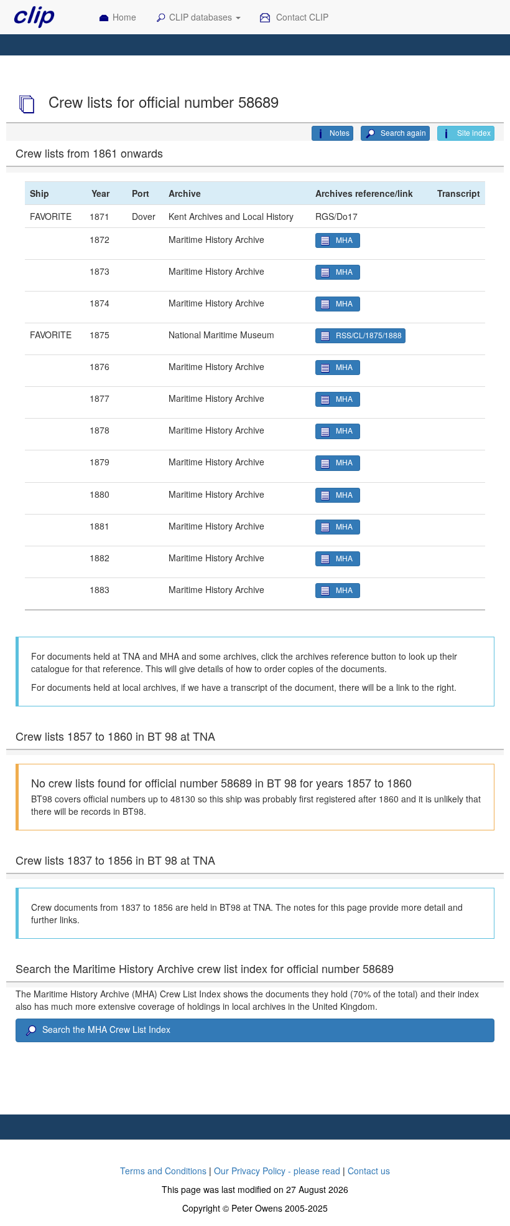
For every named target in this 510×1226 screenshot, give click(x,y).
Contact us (369, 1170)
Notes (340, 132)
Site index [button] (473, 132)
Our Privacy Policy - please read (277, 1170)
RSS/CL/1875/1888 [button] (369, 335)
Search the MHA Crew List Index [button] (106, 1029)
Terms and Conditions (163, 1170)
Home (124, 17)
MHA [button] (346, 239)
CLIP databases (201, 17)
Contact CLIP (301, 17)
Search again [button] (402, 132)
